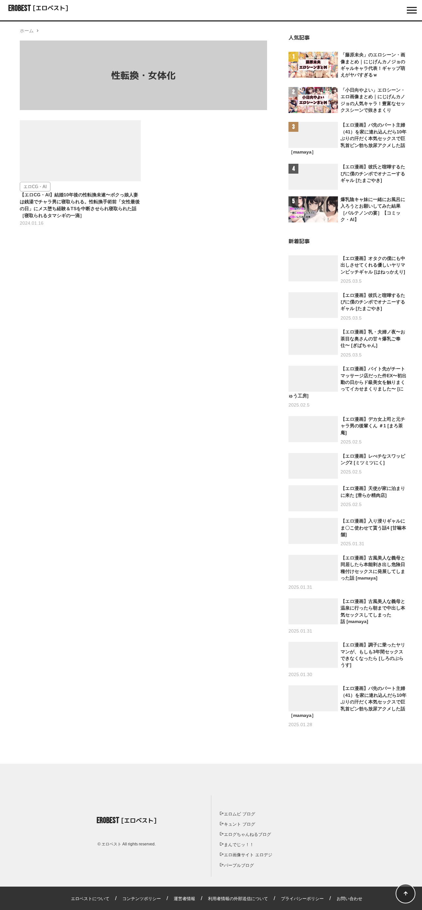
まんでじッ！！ (239, 844)
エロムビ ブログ (239, 813)
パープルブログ (239, 865)
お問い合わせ (349, 898)
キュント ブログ (239, 824)
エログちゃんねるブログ (247, 834)
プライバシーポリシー (302, 898)
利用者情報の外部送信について (238, 898)
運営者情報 (184, 898)
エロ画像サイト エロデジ (248, 854)
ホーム (27, 30)
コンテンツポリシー (141, 898)
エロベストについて (90, 898)
